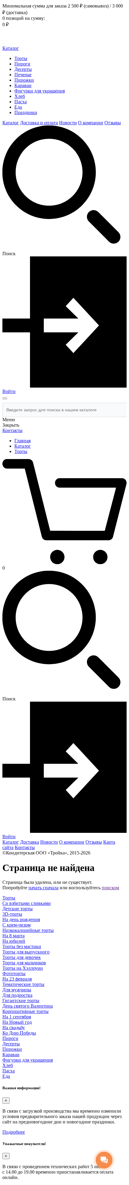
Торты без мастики (21, 946)
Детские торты (17, 908)
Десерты (23, 69)
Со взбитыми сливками (26, 903)
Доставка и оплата (39, 122)
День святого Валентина (27, 1005)
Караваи (23, 85)
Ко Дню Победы (19, 1032)
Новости (68, 122)
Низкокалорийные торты (28, 930)
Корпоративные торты (25, 1011)
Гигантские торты (20, 1000)
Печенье (23, 74)
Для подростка (17, 995)
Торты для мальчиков (24, 962)
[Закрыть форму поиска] (4, 398)
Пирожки (24, 80)
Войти (9, 391)
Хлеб (19, 96)
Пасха (20, 101)
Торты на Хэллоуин (22, 968)
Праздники (25, 112)
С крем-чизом (16, 924)
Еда (18, 107)
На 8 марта (13, 935)
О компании (90, 122)
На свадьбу (13, 1027)
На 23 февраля (17, 978)
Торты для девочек (21, 957)
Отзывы (112, 122)
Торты (20, 58)
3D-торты (12, 914)
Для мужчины (16, 989)
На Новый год (17, 1022)
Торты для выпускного (26, 951)
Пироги (22, 63)
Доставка (29, 842)
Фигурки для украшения (39, 90)
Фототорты (14, 973)
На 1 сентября (16, 1016)
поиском (110, 887)
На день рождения (21, 919)
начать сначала (43, 887)
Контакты (12, 430)
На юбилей (13, 941)
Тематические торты (23, 984)
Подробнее (13, 1132)
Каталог (10, 48)
